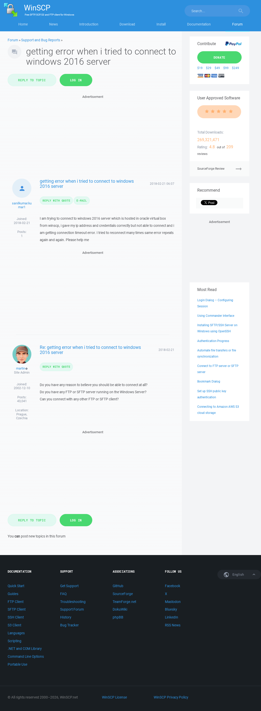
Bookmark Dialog (208, 381)
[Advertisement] (93, 135)
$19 (200, 68)
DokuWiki (120, 609)
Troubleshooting (73, 601)
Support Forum (72, 609)
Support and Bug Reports (40, 40)
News (53, 24)
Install (161, 24)
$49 (217, 68)
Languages (16, 633)
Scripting (14, 641)
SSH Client (16, 617)
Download (127, 24)
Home (23, 24)
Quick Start (16, 586)
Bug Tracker (69, 625)
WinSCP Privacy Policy (171, 697)
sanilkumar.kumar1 (22, 205)
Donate (220, 57)
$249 (235, 68)
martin (20, 368)
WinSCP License (114, 697)
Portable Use (17, 664)
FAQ (63, 593)
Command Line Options (26, 656)
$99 (226, 68)
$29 (208, 68)
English (237, 574)
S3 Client (14, 625)
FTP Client (15, 601)
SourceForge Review (211, 168)
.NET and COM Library (25, 648)
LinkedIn (171, 617)
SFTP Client (16, 609)
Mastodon (173, 601)
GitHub (118, 586)
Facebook (172, 586)
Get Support (69, 586)
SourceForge (123, 593)
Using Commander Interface (215, 316)
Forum (237, 24)
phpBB (118, 617)
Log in (76, 80)
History (65, 617)
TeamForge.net (124, 601)
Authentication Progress (213, 341)
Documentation (199, 24)
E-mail (81, 200)
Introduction (88, 24)
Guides (13, 593)
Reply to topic (32, 80)
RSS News (172, 625)
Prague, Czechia (22, 416)
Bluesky (171, 609)
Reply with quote (56, 200)
